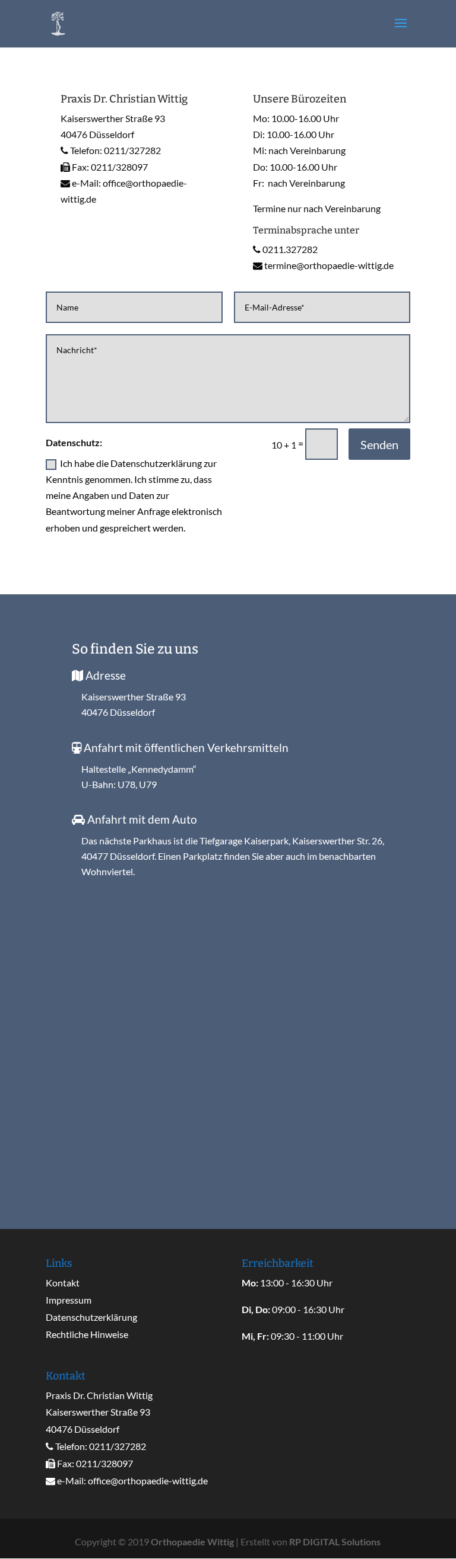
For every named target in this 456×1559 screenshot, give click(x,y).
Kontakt (63, 1282)
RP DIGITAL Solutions (335, 1541)
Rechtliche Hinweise (87, 1334)
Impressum (68, 1299)
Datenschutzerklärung (91, 1317)
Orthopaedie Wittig (192, 1541)
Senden (379, 444)
